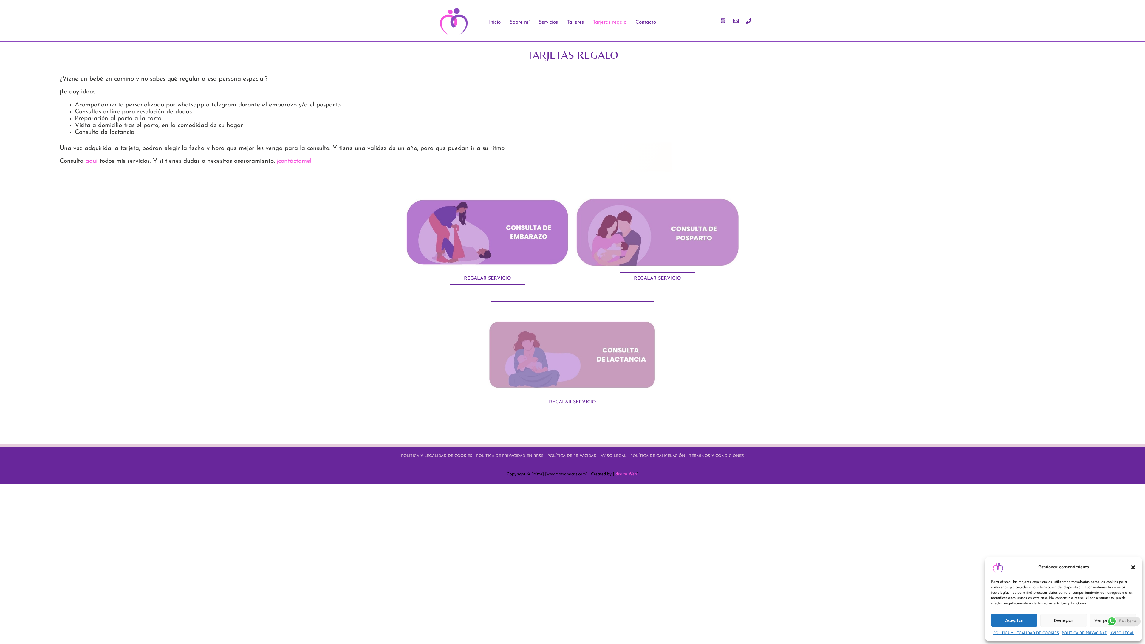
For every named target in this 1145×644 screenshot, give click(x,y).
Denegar (1063, 620)
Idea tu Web (625, 474)
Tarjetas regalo (609, 22)
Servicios (548, 22)
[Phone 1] (748, 21)
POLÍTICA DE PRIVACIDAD (1084, 633)
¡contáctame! (294, 161)
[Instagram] (723, 21)
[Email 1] (736, 21)
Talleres (575, 22)
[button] (1133, 567)
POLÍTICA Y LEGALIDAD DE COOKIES (1026, 633)
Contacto (645, 22)
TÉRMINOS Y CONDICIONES (716, 456)
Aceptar (1014, 620)
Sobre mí (520, 22)
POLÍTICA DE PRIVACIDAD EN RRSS (510, 456)
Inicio (495, 22)
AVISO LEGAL (1122, 633)
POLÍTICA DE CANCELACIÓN (657, 456)
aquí (92, 161)
